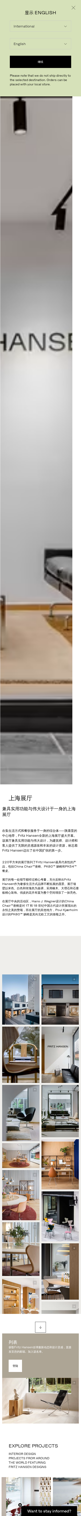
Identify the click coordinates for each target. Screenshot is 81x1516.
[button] (49, 1511)
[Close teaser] (20, 1505)
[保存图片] (35, 979)
